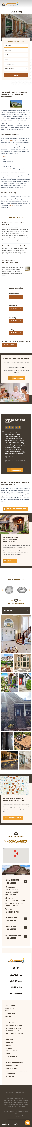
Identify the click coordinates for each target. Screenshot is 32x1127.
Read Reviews (16, 470)
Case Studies (10, 1014)
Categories (10, 1077)
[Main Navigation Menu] (29, 4)
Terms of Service (21, 1089)
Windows (13, 305)
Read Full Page (16, 297)
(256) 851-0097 (16, 981)
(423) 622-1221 (16, 987)
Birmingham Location (12, 881)
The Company (10, 1005)
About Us (11, 560)
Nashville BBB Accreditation (16, 1071)
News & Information (14, 1063)
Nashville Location (10, 928)
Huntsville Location (11, 919)
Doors (8, 1045)
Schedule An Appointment (16, 509)
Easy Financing (11, 1008)
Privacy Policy (10, 1089)
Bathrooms (14, 294)
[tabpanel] (16, 692)
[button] (15, 856)
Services (9, 1040)
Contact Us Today (12, 818)
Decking (12, 317)
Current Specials (12, 1065)
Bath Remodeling (12, 1057)
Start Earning (17, 378)
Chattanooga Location (13, 937)
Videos (7, 1011)
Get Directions (11, 894)
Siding (11, 329)
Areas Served (10, 1074)
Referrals (9, 1017)
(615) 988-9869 (16, 993)
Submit (16, 75)
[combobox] (16, 69)
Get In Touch (11, 1023)
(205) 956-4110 (12, 912)
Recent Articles (11, 1068)
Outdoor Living (11, 1051)
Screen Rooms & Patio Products (16, 341)
